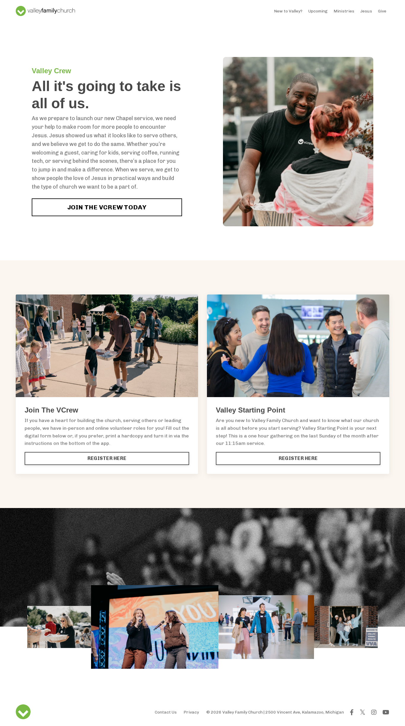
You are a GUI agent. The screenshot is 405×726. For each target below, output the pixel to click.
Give (382, 11)
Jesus (366, 11)
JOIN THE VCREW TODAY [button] (107, 207)
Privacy (191, 712)
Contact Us (166, 712)
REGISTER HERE (106, 458)
